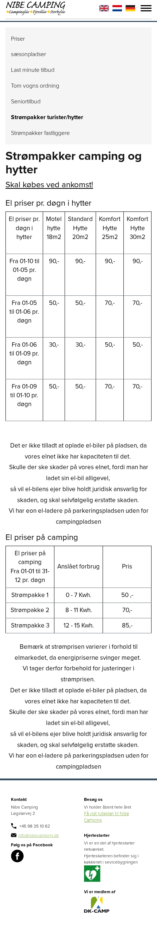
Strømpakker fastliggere (40, 133)
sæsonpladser (28, 54)
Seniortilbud (26, 101)
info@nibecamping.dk (38, 835)
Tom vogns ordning (35, 85)
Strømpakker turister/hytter (47, 117)
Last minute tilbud (32, 70)
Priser (18, 39)
